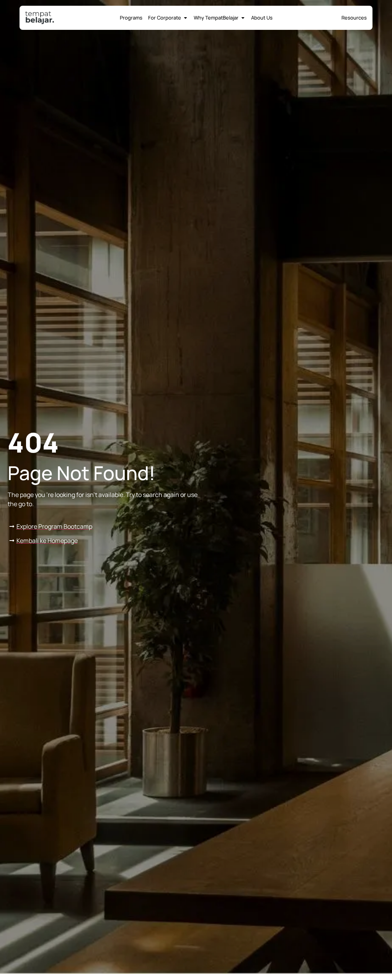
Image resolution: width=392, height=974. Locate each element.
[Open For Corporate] (185, 18)
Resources (354, 17)
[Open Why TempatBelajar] (242, 18)
